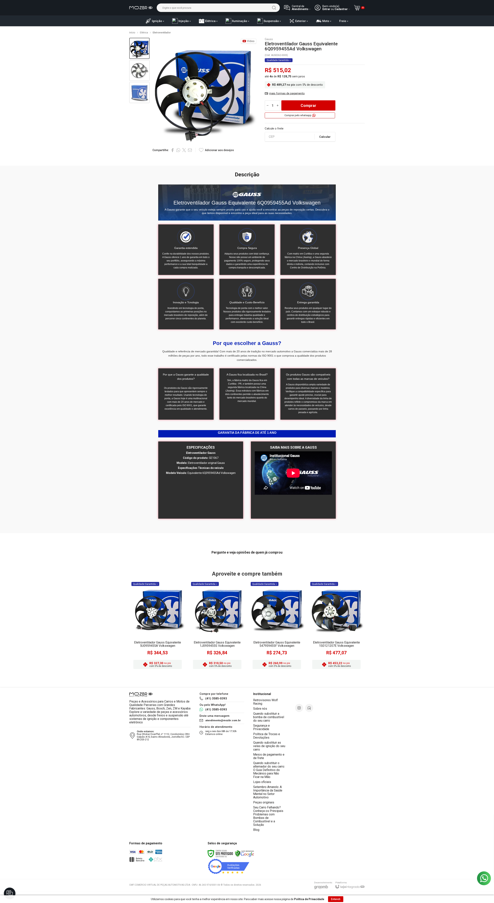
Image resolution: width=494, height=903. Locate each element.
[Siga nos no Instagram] (299, 708)
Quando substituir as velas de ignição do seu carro (269, 746)
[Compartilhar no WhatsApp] (178, 150)
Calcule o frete (274, 128)
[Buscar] (274, 7)
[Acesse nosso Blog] (309, 708)
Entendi (335, 899)
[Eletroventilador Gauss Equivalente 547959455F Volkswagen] (277, 626)
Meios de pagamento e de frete (268, 756)
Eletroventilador (162, 32)
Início (132, 32)
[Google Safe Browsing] (244, 853)
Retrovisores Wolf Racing (265, 701)
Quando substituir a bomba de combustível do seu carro (268, 717)
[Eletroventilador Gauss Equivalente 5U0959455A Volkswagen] (157, 626)
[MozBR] (140, 7)
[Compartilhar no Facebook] (172, 150)
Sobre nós (260, 708)
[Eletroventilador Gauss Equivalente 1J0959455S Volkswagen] (217, 626)
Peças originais (263, 802)
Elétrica (144, 32)
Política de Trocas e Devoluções (266, 735)
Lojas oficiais (262, 782)
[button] (139, 48)
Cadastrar (341, 9)
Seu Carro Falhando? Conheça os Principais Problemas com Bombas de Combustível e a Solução (268, 816)
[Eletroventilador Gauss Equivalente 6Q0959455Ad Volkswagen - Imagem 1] (139, 48)
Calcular (325, 137)
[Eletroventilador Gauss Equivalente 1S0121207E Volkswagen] (336, 626)
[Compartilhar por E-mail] (190, 150)
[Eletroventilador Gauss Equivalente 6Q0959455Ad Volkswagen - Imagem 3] (139, 92)
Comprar (308, 105)
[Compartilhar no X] (184, 150)
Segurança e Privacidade (261, 727)
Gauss (269, 39)
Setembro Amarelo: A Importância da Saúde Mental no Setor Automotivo (267, 792)
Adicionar (165, 640)
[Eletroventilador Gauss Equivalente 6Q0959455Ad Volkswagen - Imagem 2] (139, 70)
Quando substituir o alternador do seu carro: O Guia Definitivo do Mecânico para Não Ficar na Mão (269, 770)
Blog (256, 830)
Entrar (326, 9)
